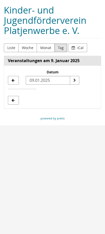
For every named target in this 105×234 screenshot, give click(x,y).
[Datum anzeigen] (74, 80)
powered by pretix (53, 118)
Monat (45, 47)
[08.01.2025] (13, 80)
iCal (80, 47)
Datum (53, 72)
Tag (61, 47)
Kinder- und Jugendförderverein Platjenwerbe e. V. (45, 20)
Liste (11, 47)
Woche (27, 47)
